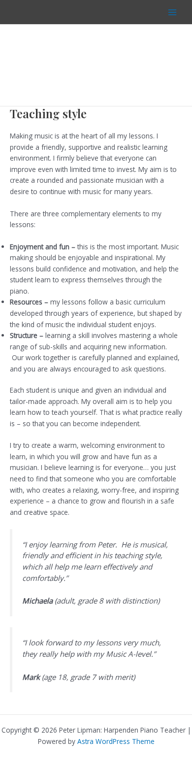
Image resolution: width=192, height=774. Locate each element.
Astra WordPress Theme (116, 741)
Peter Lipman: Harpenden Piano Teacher (86, 65)
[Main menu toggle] (172, 12)
